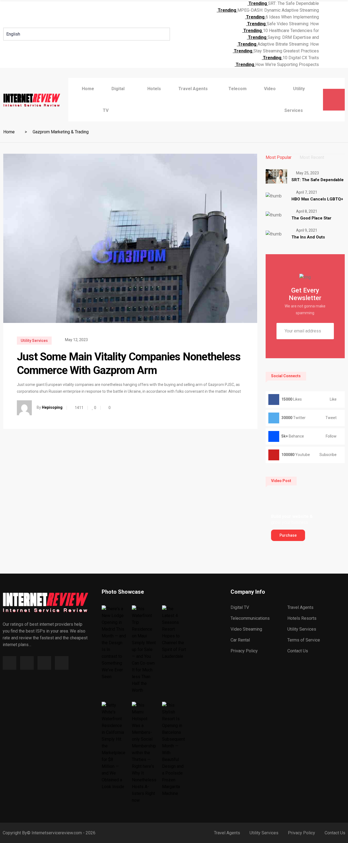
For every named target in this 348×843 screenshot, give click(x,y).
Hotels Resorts (301, 618)
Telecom (237, 88)
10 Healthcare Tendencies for (291, 30)
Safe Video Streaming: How (293, 23)
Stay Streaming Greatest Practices (286, 51)
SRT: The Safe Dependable (293, 3)
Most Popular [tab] (278, 157)
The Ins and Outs (308, 237)
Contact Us (297, 650)
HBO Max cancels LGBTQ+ (317, 199)
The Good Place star (311, 218)
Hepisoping (52, 407)
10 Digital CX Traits (300, 57)
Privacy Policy (244, 650)
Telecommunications (250, 618)
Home (88, 88)
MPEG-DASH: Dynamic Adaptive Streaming (278, 10)
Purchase (288, 535)
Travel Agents (300, 607)
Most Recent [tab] (312, 157)
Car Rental (240, 640)
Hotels (154, 88)
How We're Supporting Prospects (287, 64)
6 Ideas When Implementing (292, 17)
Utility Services (34, 340)
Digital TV (240, 607)
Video (270, 88)
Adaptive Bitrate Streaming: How (288, 44)
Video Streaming (246, 629)
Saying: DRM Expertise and (293, 37)
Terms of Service (303, 640)
